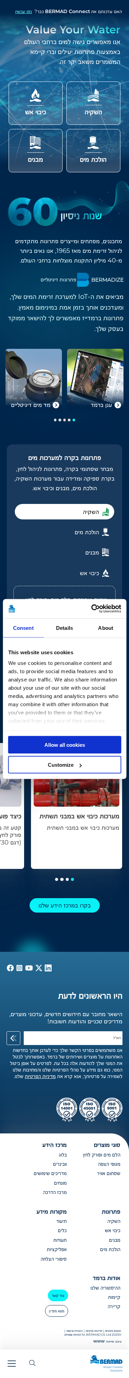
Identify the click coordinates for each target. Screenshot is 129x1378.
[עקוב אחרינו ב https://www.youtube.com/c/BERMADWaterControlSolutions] (28, 969)
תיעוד (61, 1221)
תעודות (60, 1240)
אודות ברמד (106, 1277)
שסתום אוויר (108, 1173)
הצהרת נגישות (74, 1331)
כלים (62, 1230)
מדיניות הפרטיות (40, 1076)
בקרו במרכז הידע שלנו (65, 905)
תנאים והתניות (113, 1331)
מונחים (60, 1183)
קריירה (114, 1306)
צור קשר (58, 1295)
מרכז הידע (54, 1144)
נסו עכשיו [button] (23, 11)
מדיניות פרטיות (94, 1331)
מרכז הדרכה (55, 1192)
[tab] (64, 511)
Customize (61, 765)
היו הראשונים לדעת (90, 995)
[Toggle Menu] (12, 1363)
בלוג (63, 1155)
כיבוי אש (112, 1230)
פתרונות (111, 1211)
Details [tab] (64, 628)
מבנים (114, 1240)
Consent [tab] (23, 628)
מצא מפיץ (56, 1310)
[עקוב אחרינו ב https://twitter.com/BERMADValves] (38, 969)
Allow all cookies (64, 744)
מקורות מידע (51, 1211)
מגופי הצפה (109, 1164)
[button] (74, 420)
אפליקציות (57, 1249)
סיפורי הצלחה (54, 1259)
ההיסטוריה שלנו (105, 1288)
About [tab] (105, 628)
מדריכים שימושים (50, 1173)
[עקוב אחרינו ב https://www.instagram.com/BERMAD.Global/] (18, 969)
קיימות (114, 1297)
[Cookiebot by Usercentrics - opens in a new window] (92, 608)
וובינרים (60, 1164)
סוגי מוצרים (107, 1144)
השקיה (113, 1221)
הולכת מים (110, 1249)
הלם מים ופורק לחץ (101, 1155)
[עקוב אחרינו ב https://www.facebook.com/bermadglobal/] (10, 969)
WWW (99, 1341)
